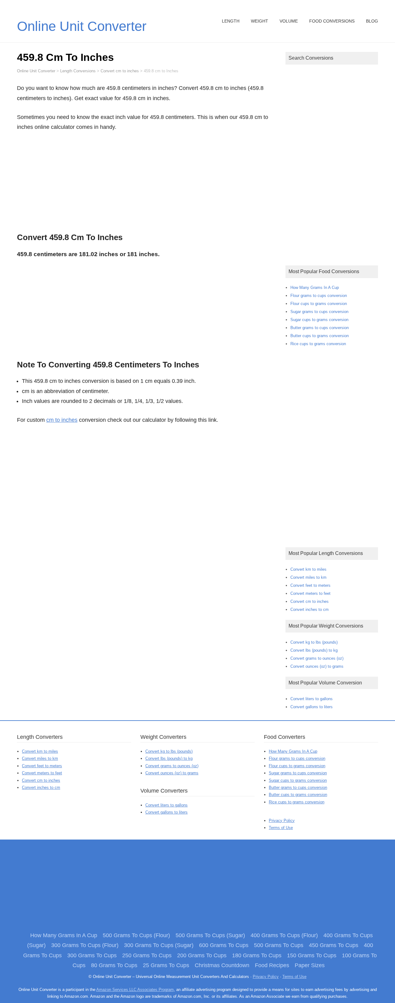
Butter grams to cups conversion (319, 327)
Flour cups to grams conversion (318, 303)
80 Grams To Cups (114, 965)
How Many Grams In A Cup (314, 287)
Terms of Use (281, 827)
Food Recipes (272, 965)
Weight (259, 21)
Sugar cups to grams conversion (319, 319)
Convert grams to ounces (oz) (316, 658)
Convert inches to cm (309, 609)
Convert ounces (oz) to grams (316, 666)
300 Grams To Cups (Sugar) (158, 945)
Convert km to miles (308, 569)
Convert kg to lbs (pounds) (314, 642)
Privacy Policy (282, 820)
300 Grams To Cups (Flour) (84, 945)
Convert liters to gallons (311, 698)
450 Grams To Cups (333, 945)
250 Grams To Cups (147, 955)
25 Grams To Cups (166, 965)
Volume (289, 21)
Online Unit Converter (82, 26)
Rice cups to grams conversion (318, 343)
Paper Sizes (310, 965)
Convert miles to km (308, 577)
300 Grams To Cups (92, 955)
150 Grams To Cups (311, 955)
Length (230, 21)
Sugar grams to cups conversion (319, 311)
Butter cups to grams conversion (319, 335)
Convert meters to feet (310, 593)
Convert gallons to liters (311, 707)
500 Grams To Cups (278, 945)
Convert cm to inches (309, 601)
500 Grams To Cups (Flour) (136, 935)
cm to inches (61, 420)
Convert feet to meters (310, 585)
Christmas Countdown (222, 965)
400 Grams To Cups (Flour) (284, 935)
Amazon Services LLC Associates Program (135, 989)
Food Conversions (332, 21)
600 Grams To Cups (223, 945)
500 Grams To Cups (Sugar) (210, 935)
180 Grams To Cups (256, 955)
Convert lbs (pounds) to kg (314, 650)
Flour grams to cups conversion (318, 295)
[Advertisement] (146, 180)
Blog (372, 21)
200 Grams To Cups (202, 955)
